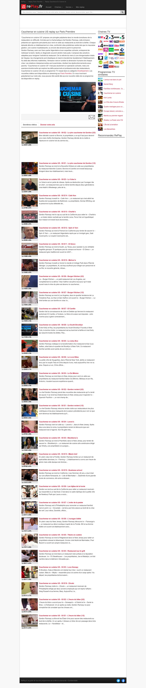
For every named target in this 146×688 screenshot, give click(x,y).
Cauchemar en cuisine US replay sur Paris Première (48, 31)
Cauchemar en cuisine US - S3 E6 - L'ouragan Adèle (60, 518)
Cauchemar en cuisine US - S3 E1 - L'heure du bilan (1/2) (62, 615)
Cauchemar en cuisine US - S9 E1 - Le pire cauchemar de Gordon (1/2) (67, 163)
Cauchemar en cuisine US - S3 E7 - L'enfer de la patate (61, 502)
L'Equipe (122, 58)
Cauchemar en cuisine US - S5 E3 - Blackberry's (58, 438)
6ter (116, 46)
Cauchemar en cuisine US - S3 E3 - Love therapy (58, 567)
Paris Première (66, 73)
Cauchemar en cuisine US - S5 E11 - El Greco (57, 244)
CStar (105, 45)
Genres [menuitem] (69, 7)
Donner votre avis (47, 124)
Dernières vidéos (30, 124)
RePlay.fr (24, 680)
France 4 (100, 46)
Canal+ (116, 37)
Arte (105, 41)
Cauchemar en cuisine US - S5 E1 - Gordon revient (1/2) (61, 405)
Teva (111, 50)
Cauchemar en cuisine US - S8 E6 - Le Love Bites (59, 357)
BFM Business (122, 54)
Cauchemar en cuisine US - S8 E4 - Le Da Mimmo (59, 373)
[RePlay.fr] (32, 6)
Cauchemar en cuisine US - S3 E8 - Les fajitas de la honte (62, 486)
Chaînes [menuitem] (58, 7)
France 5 (122, 37)
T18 (122, 50)
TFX (122, 41)
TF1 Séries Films (111, 46)
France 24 (105, 58)
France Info (105, 54)
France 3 (111, 37)
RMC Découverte (122, 46)
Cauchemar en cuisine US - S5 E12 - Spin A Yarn (58, 228)
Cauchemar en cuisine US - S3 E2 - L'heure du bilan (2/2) (62, 599)
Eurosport (116, 58)
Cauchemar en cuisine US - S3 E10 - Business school (60, 470)
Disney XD (116, 62)
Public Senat (111, 66)
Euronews (100, 58)
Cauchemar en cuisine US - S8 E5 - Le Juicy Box (58, 341)
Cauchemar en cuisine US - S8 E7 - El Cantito (57, 308)
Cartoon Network (111, 62)
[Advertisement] (73, 21)
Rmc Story (100, 50)
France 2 (105, 37)
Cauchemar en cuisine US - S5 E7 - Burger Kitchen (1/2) (61, 292)
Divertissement (83, 71)
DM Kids (122, 62)
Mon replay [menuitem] (80, 7)
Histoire (116, 66)
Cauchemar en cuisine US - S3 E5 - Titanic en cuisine (60, 534)
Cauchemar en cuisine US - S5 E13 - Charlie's (57, 211)
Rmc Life (105, 50)
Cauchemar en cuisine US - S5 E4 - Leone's (56, 421)
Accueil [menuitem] (48, 7)
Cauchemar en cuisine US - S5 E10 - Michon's (57, 260)
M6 (100, 41)
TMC (116, 41)
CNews (111, 54)
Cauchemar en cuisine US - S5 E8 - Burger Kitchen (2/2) (61, 276)
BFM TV (116, 54)
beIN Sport (111, 58)
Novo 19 (100, 54)
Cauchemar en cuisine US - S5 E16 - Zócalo (56, 583)
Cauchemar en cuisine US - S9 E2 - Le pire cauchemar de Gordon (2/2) (67, 132)
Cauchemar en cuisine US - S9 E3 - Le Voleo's (57, 179)
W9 (111, 41)
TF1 (100, 37)
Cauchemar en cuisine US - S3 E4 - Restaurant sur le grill (62, 551)
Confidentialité (72, 680)
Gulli (100, 62)
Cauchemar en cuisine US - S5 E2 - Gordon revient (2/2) (61, 389)
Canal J (105, 62)
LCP (105, 66)
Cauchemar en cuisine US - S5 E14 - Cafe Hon (57, 195)
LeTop (100, 66)
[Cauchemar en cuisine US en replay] (78, 97)
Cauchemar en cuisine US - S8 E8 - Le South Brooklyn (61, 324)
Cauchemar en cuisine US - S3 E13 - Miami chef (58, 454)
